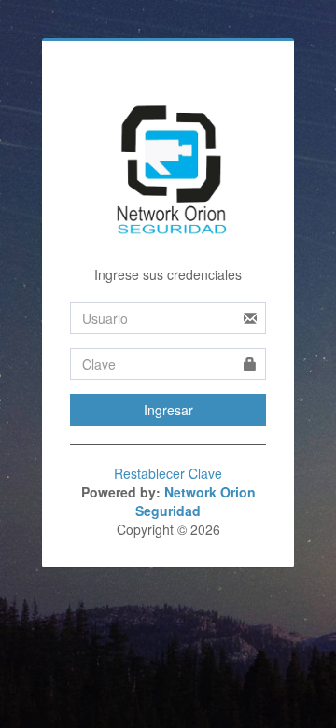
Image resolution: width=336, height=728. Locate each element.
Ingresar (168, 409)
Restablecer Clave (168, 473)
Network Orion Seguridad (195, 501)
